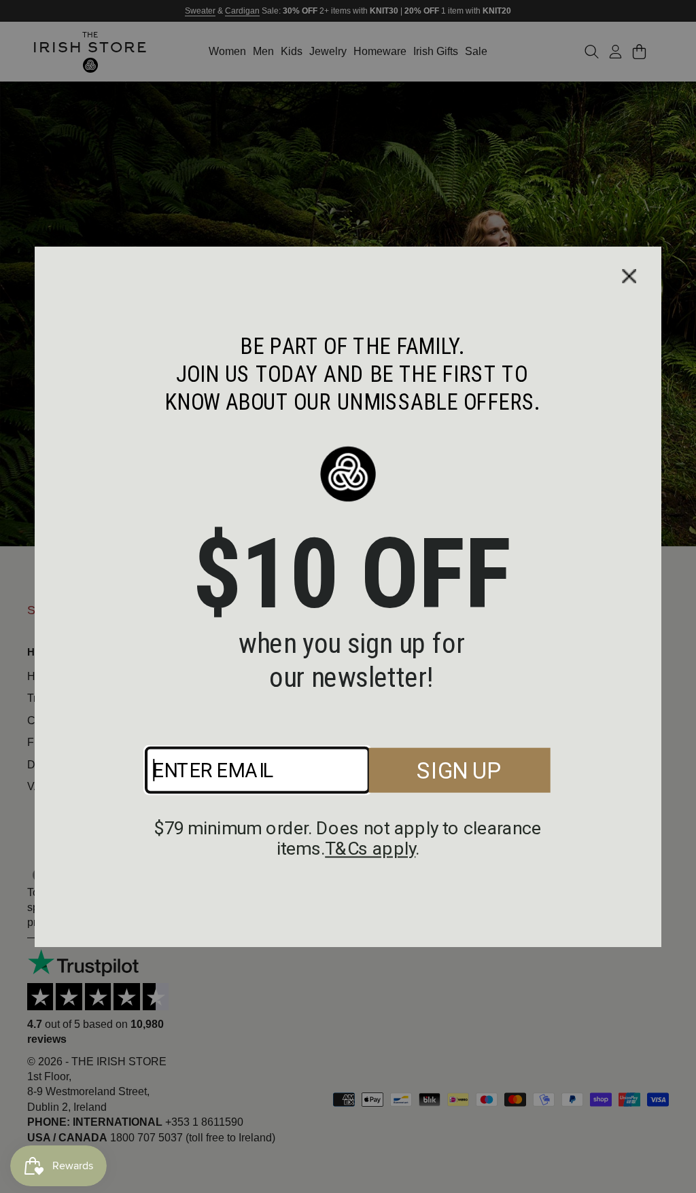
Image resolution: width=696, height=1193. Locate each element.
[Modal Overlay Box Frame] (348, 596)
